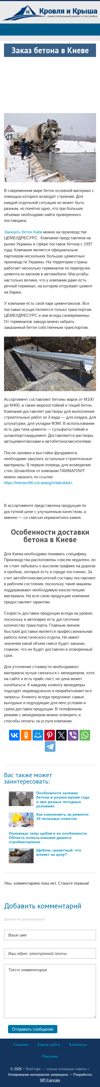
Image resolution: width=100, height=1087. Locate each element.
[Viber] (73, 735)
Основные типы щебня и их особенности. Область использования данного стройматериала (48, 837)
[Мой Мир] (38, 735)
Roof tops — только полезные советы (56, 1069)
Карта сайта (48, 1044)
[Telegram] (50, 746)
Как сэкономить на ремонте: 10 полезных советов (63, 816)
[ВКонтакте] (14, 735)
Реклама (50, 1056)
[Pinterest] (49, 735)
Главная (20, 1044)
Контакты (78, 1044)
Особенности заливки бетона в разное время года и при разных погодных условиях (62, 799)
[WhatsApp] (84, 735)
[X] (61, 735)
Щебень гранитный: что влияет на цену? (58, 852)
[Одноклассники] (26, 735)
